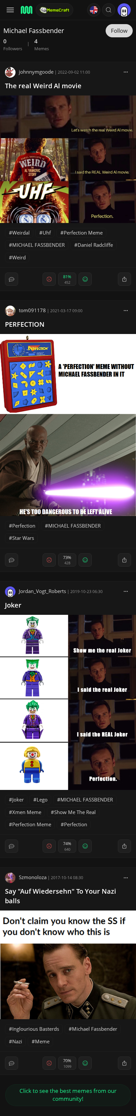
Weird (19, 257)
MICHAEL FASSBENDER (38, 245)
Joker (13, 605)
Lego (42, 799)
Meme (42, 1041)
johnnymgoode (36, 71)
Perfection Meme (83, 232)
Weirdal (21, 232)
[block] (125, 71)
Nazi (17, 1041)
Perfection (23, 525)
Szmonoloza (33, 877)
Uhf (47, 232)
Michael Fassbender (94, 1028)
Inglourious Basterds (35, 1028)
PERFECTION (25, 324)
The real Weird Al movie (43, 85)
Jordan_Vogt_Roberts (42, 591)
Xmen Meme (26, 812)
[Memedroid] (26, 10)
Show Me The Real (75, 812)
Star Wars (23, 538)
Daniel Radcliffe (95, 245)
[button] (108, 10)
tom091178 (32, 310)
